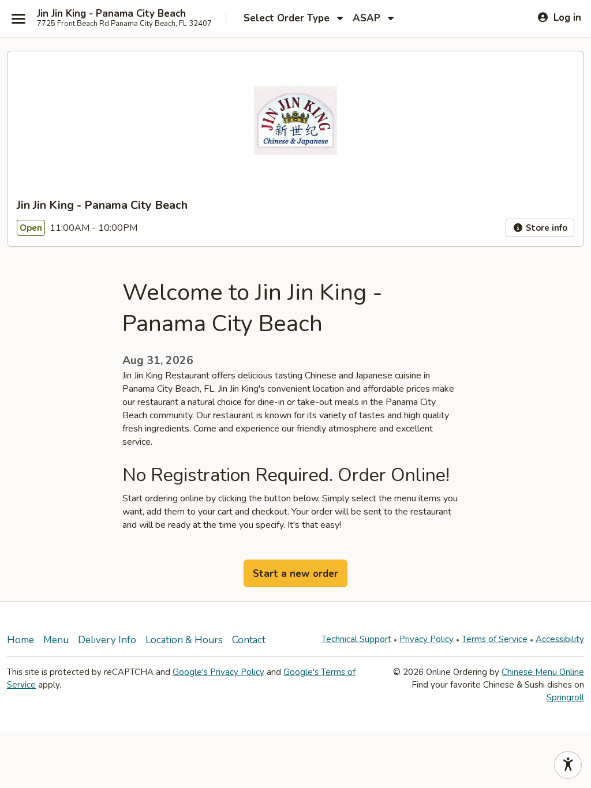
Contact (248, 640)
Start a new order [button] (295, 573)
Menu (56, 640)
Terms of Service (495, 639)
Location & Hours (184, 640)
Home (20, 640)
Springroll (565, 697)
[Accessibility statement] (568, 765)
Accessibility (560, 639)
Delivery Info (107, 640)
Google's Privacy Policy (218, 672)
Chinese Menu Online (543, 672)
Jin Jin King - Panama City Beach (111, 14)
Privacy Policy (426, 639)
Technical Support (356, 639)
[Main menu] (18, 18)
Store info (545, 228)
